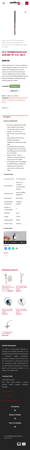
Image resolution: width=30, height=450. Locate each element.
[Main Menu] (4, 3)
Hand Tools (9, 40)
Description (7, 117)
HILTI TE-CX (8, 45)
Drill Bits (19, 98)
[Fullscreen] (24, 242)
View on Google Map (7, 391)
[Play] (5, 242)
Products (9, 43)
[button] (15, 237)
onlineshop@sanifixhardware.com (11, 401)
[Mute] (22, 242)
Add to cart (14, 91)
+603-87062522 (6, 396)
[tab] (15, 116)
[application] (15, 237)
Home (3, 40)
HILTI (7, 108)
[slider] (14, 242)
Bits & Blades (16, 43)
